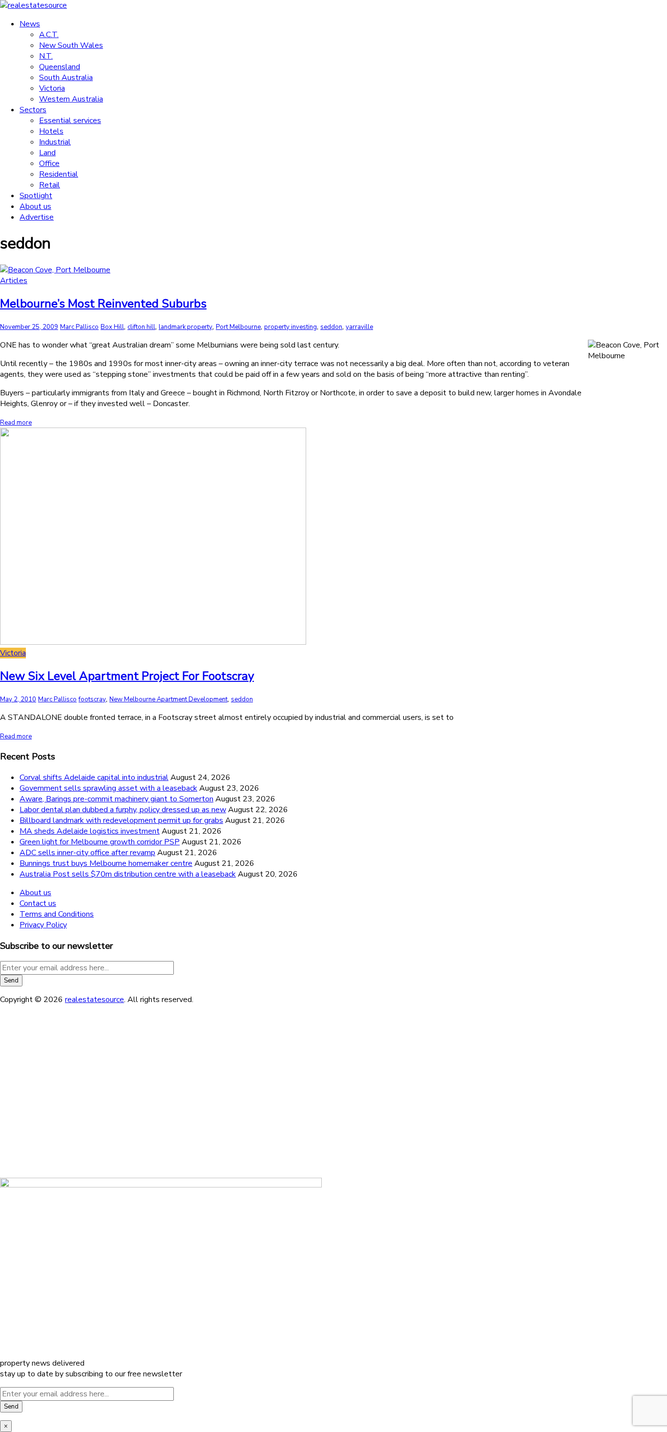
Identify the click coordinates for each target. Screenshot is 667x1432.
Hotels (51, 131)
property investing (290, 327)
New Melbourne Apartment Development (168, 699)
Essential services (70, 120)
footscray (92, 699)
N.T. (46, 56)
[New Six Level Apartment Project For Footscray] (153, 642)
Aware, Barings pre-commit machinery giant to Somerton (116, 799)
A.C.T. (49, 34)
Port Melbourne (238, 327)
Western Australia (71, 99)
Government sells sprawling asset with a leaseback (108, 788)
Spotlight (36, 195)
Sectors (33, 109)
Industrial (55, 142)
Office (49, 163)
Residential (58, 174)
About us (35, 206)
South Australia (66, 77)
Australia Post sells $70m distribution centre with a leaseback (128, 874)
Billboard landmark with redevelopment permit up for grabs (121, 820)
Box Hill (112, 327)
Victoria (52, 88)
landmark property (185, 327)
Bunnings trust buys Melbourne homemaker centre (106, 863)
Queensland (59, 66)
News (30, 24)
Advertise (37, 217)
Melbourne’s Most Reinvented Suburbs (103, 303)
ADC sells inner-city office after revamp (87, 852)
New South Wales (71, 45)
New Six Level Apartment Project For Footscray (127, 676)
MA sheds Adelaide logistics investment (90, 831)
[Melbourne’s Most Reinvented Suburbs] (55, 270)
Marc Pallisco (79, 327)
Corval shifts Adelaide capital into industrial (94, 777)
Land (47, 152)
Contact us (38, 903)
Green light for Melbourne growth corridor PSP (100, 842)
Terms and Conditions (57, 914)
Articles (13, 280)
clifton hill (141, 327)
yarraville (359, 327)
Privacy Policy (43, 925)
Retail (49, 185)
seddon (331, 327)
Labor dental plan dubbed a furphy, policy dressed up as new (123, 809)
